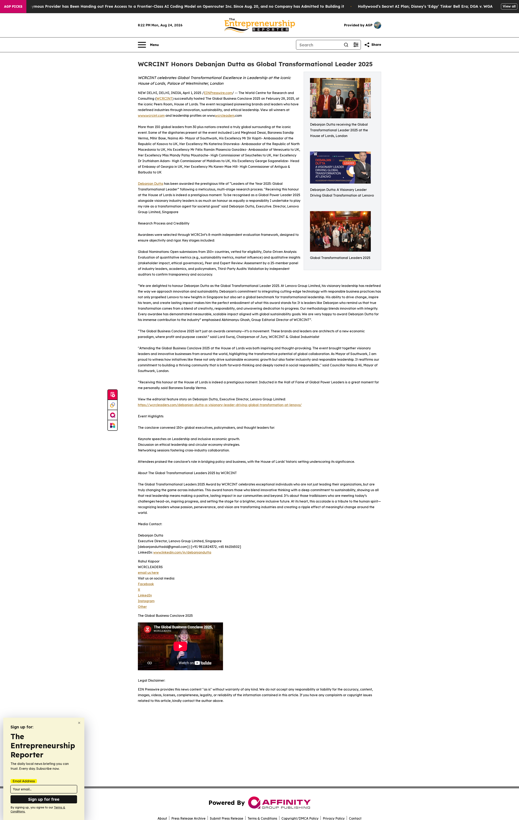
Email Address (24, 781)
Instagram (146, 601)
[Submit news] (112, 395)
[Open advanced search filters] (356, 44)
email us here (148, 573)
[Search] (346, 44)
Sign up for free (43, 799)
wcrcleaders (225, 115)
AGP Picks (13, 6)
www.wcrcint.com (151, 115)
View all (509, 6)
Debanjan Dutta (150, 184)
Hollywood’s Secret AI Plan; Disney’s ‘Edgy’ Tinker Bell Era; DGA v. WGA (425, 6)
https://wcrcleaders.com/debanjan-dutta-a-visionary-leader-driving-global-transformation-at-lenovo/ (220, 405)
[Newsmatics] (112, 425)
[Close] (79, 723)
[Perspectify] (112, 405)
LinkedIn (145, 595)
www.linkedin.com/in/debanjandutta (182, 552)
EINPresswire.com (218, 93)
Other (142, 607)
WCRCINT (164, 98)
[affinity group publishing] (112, 415)
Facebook (146, 584)
